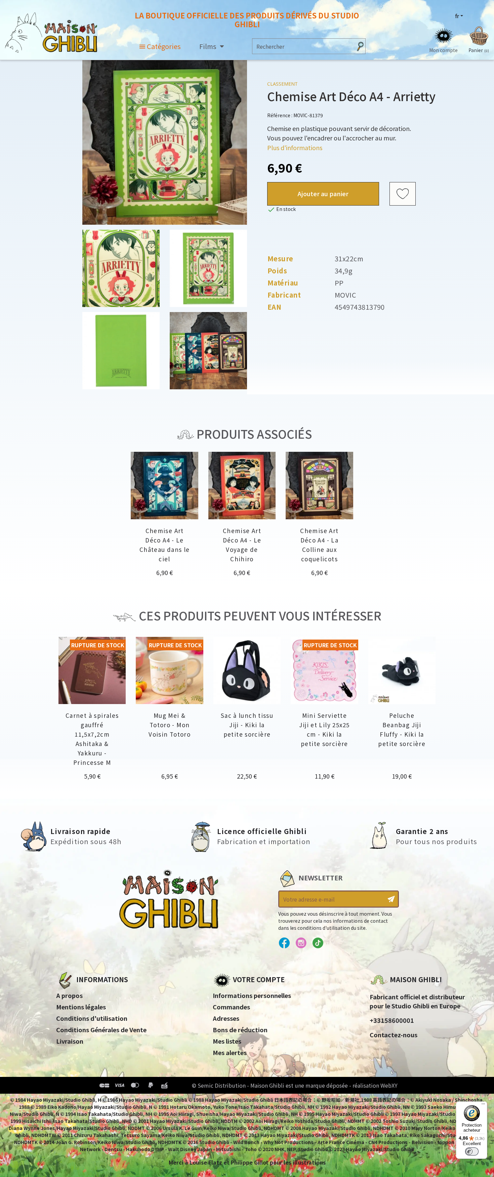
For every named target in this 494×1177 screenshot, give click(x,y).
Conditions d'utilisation (91, 1018)
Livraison (69, 1041)
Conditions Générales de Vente (101, 1029)
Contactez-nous (393, 1034)
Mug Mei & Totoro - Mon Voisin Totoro (170, 724)
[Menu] (483, 1105)
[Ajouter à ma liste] (402, 194)
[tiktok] (318, 943)
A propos (69, 995)
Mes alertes (230, 1052)
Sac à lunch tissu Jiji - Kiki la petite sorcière (247, 724)
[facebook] (284, 943)
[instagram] (301, 943)
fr (457, 16)
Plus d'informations (294, 147)
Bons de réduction (240, 1029)
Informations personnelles (252, 995)
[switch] (472, 1151)
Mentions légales (81, 1006)
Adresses (226, 1018)
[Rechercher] (360, 46)
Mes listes (227, 1041)
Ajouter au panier (323, 193)
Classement (282, 84)
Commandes (231, 1006)
